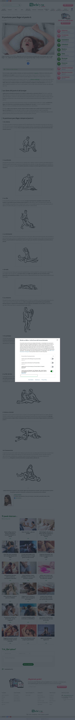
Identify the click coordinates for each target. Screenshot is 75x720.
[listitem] (37, 356)
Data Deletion (30, 379)
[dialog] (37, 360)
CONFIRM (29, 375)
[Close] (58, 340)
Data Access (37, 379)
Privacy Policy (44, 379)
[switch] (52, 359)
